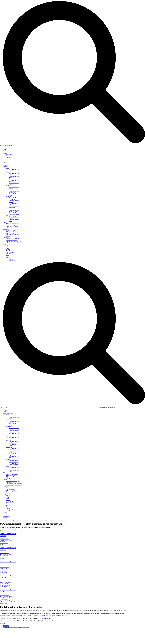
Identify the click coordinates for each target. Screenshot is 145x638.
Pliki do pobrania (10, 231)
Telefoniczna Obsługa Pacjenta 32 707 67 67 (17, 627)
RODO (8, 249)
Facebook (6, 626)
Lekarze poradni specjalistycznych (14, 241)
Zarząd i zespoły (10, 252)
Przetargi (8, 257)
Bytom (7, 168)
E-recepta (8, 155)
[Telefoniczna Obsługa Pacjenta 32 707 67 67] (4, 627)
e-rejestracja (9, 154)
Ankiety (8, 236)
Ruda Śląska (9, 196)
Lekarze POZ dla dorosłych (12, 238)
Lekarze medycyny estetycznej (13, 242)
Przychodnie (6, 166)
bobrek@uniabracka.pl (5, 554)
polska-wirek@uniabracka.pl (7, 596)
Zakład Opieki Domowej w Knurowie (12, 227)
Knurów (8, 185)
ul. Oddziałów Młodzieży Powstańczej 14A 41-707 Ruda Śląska (6, 599)
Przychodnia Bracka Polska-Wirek (14, 206)
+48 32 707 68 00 (4, 539)
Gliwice (8, 172)
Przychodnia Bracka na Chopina (14, 191)
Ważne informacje (10, 233)
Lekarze (5, 237)
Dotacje (8, 246)
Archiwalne (12, 260)
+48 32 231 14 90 (4, 567)
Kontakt (5, 150)
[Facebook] (3, 626)
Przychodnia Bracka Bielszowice (14, 198)
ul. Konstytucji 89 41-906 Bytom (4, 556)
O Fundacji (8, 245)
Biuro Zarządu (9, 251)
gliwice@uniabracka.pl (5, 568)
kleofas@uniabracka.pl (5, 540)
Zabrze (7, 215)
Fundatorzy (8, 253)
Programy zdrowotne (11, 230)
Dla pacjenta (6, 229)
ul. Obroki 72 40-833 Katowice (4, 542)
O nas (4, 244)
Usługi (4, 149)
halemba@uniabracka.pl (6, 582)
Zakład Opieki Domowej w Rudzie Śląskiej (12, 224)
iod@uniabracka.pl (46, 618)
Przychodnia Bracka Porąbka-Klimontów (14, 213)
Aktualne (11, 259)
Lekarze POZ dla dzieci (11, 240)
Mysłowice (8, 189)
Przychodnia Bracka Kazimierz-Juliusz (14, 210)
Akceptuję (2, 623)
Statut (7, 255)
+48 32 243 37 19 (4, 581)
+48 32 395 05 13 (4, 553)
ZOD (4, 222)
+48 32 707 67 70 (4, 595)
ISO (7, 256)
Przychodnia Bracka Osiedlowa (14, 431)
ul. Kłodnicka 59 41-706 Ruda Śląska (5, 584)
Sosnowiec (8, 208)
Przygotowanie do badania (12, 234)
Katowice (8, 179)
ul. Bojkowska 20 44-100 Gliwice (4, 570)
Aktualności (6, 165)
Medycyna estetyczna (8, 147)
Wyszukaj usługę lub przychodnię (107, 407)
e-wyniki (8, 157)
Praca (7, 248)
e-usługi (5, 153)
